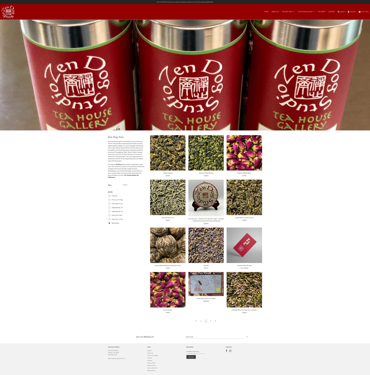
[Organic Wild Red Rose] (244, 152)
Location (149, 360)
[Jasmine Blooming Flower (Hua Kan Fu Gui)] (167, 245)
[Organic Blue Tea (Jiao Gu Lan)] (244, 197)
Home (266, 12)
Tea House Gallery (152, 355)
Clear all (125, 185)
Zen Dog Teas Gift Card (244, 265)
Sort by (110, 192)
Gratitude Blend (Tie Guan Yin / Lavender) (244, 310)
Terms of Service (152, 368)
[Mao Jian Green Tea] (167, 197)
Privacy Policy (151, 363)
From (244, 268)
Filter (109, 185)
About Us (275, 12)
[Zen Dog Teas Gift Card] (244, 245)
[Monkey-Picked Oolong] (206, 152)
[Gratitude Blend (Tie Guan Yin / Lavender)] (244, 289)
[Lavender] (206, 245)
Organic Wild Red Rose (244, 173)
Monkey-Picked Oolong (206, 173)
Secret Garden (167, 310)
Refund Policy (151, 365)
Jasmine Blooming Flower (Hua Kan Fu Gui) (168, 265)
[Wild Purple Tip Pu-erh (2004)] (206, 284)
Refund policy (151, 370)
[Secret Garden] (167, 289)
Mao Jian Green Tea (168, 217)
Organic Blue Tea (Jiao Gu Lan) (244, 217)
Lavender (206, 265)
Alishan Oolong (167, 173)
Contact (331, 12)
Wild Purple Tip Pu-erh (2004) (206, 298)
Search (149, 350)
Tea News (321, 12)
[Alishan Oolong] (167, 152)
